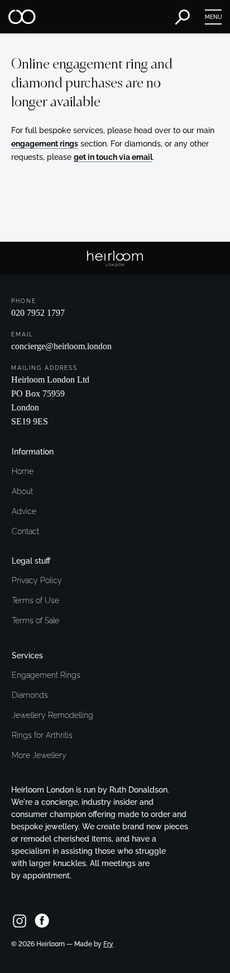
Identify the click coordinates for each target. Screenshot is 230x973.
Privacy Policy (37, 580)
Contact (25, 531)
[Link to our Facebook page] (41, 920)
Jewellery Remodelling (52, 715)
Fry (108, 944)
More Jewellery (39, 755)
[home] (22, 17)
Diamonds (30, 695)
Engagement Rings (46, 675)
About (22, 491)
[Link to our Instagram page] (19, 920)
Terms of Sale (35, 620)
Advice (24, 511)
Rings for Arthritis (42, 735)
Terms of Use (35, 600)
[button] (213, 16)
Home (22, 471)
